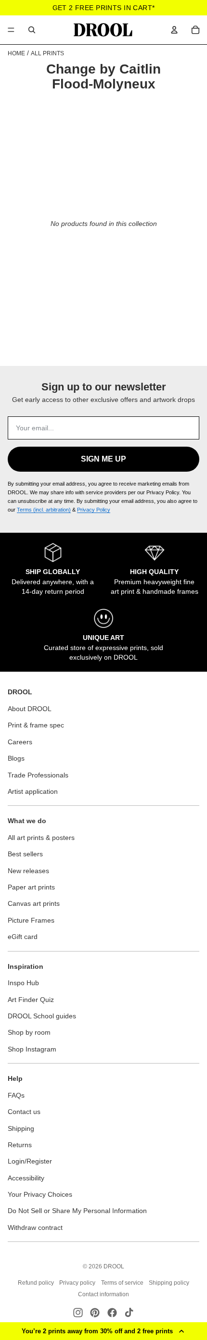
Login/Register (30, 1161)
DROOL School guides (42, 1016)
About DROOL (30, 709)
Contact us (24, 1111)
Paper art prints (31, 887)
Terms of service (122, 1282)
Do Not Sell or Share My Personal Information (77, 1211)
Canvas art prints (34, 903)
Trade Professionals (38, 775)
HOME (16, 53)
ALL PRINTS (47, 53)
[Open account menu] (174, 29)
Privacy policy (77, 1282)
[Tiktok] (129, 1312)
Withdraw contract (35, 1227)
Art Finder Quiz (31, 999)
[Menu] (11, 30)
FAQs (16, 1095)
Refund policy (36, 1282)
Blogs (16, 758)
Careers (20, 742)
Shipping (21, 1128)
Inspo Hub (23, 983)
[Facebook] (112, 1312)
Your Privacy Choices (40, 1194)
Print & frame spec (36, 725)
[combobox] (31, 29)
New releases (28, 871)
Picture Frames (31, 920)
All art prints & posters (41, 837)
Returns (20, 1145)
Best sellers (25, 854)
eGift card (23, 936)
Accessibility (26, 1178)
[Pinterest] (95, 1312)
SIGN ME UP (103, 459)
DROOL (114, 1266)
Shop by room (29, 1032)
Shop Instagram (32, 1049)
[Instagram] (78, 1312)
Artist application (33, 791)
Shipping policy (169, 1282)
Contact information (103, 1294)
